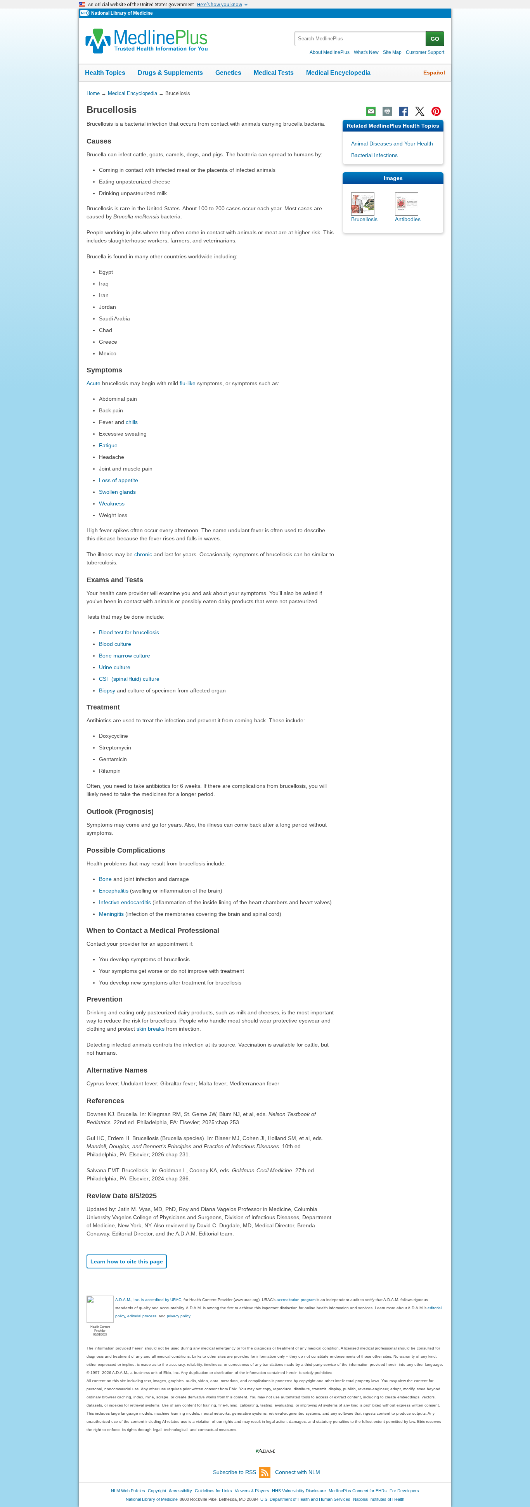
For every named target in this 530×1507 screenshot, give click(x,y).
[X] (419, 111)
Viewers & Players (252, 1490)
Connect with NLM (297, 1472)
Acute (93, 383)
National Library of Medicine (122, 13)
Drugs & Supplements (170, 72)
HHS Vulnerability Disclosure (299, 1490)
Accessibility (180, 1490)
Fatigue (108, 445)
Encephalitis (113, 891)
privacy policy (178, 1316)
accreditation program (296, 1300)
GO (435, 39)
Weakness (112, 503)
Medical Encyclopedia (338, 72)
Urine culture (114, 667)
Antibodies (408, 219)
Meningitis (111, 914)
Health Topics (105, 72)
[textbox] (360, 38)
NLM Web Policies (128, 1490)
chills (132, 422)
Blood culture (115, 644)
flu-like (188, 383)
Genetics (228, 72)
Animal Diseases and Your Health (392, 143)
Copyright (157, 1490)
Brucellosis (364, 219)
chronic (143, 554)
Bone (105, 879)
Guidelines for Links (213, 1490)
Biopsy (107, 690)
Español (434, 72)
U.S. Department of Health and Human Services (305, 1499)
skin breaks (151, 1029)
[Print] (387, 111)
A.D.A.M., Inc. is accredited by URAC (148, 1300)
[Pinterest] (436, 111)
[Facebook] (403, 111)
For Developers (404, 1490)
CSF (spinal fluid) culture (129, 679)
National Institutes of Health (378, 1499)
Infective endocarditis (125, 902)
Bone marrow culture (124, 655)
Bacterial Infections (374, 155)
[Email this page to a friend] (371, 111)
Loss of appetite (118, 480)
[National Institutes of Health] (85, 13)
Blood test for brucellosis (129, 632)
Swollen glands (117, 492)
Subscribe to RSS (234, 1472)
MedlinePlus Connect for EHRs (358, 1490)
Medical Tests (274, 72)
